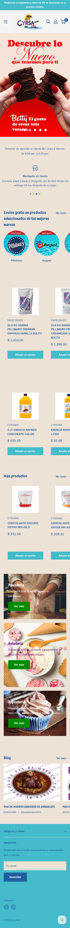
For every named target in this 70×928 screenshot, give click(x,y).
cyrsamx (13, 425)
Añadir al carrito (25, 354)
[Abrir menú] (5, 21)
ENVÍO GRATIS (15, 320)
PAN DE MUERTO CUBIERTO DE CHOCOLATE (29, 807)
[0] (63, 21)
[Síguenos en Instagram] (13, 907)
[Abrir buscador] (48, 22)
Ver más (61, 758)
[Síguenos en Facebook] (6, 907)
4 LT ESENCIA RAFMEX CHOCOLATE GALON (22, 432)
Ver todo (61, 212)
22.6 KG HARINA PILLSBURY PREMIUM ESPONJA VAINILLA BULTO (24, 329)
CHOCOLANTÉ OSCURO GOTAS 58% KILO (23, 525)
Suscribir (15, 877)
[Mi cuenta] (55, 22)
